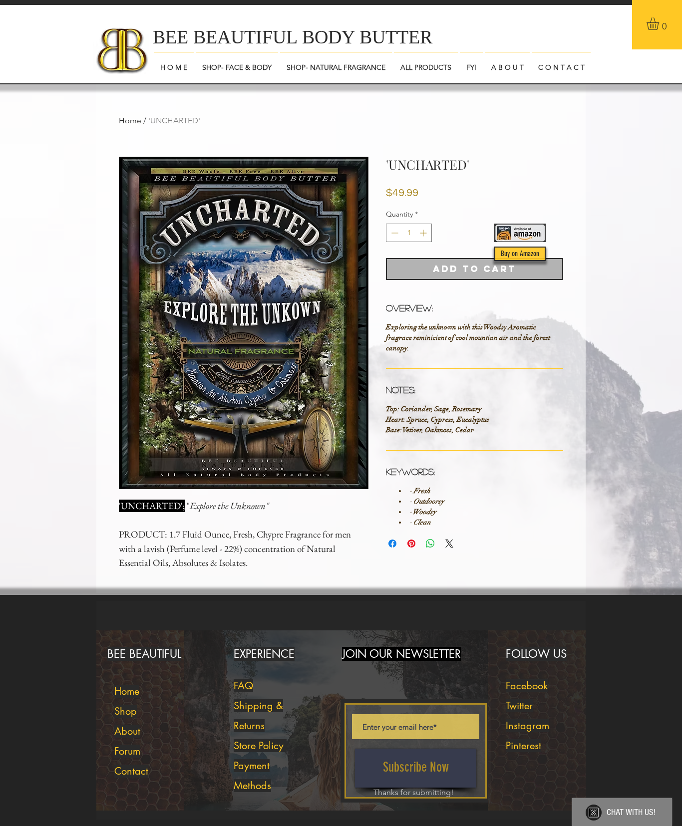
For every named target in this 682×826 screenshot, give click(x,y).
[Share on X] (449, 544)
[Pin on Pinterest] (411, 544)
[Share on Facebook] (392, 544)
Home (130, 120)
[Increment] (424, 233)
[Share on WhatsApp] (430, 544)
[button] (660, 23)
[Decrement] (393, 233)
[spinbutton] (409, 233)
